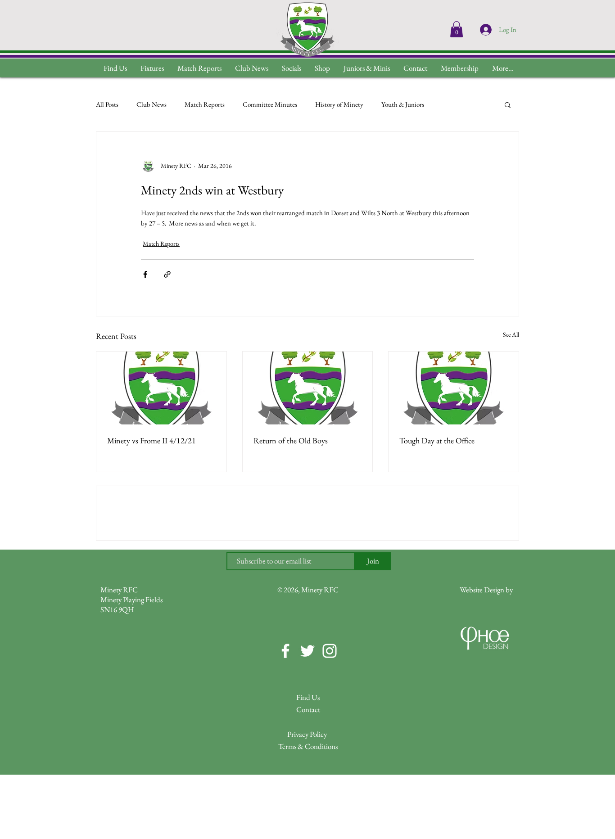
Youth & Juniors (402, 104)
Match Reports (205, 104)
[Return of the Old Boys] (308, 388)
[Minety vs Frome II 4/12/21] (161, 388)
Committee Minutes (270, 104)
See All (511, 334)
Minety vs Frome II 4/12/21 (151, 440)
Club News (151, 104)
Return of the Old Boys (290, 440)
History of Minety (339, 104)
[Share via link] (167, 274)
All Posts (107, 104)
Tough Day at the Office (437, 440)
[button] (502, 68)
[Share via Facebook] (145, 274)
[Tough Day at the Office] (454, 388)
